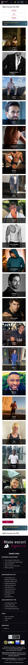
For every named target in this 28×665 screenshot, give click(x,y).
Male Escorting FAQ (9, 564)
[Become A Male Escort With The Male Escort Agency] (15, 2)
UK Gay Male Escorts (10, 604)
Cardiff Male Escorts (10, 593)
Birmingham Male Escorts (11, 581)
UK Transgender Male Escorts (12, 608)
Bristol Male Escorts (9, 591)
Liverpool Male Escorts (10, 589)
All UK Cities (7, 594)
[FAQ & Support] (11, 2)
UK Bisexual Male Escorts (11, 606)
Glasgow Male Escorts (10, 583)
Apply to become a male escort (12, 565)
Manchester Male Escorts (11, 579)
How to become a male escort (12, 560)
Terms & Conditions (9, 616)
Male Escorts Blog (9, 567)
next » (8, 522)
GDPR (6, 620)
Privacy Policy (8, 618)
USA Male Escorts (9, 596)
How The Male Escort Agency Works (13, 562)
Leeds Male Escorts (9, 587)
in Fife (11, 23)
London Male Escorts (10, 577)
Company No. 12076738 (15, 650)
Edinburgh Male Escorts (10, 585)
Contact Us (6, 628)
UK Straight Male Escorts (11, 603)
